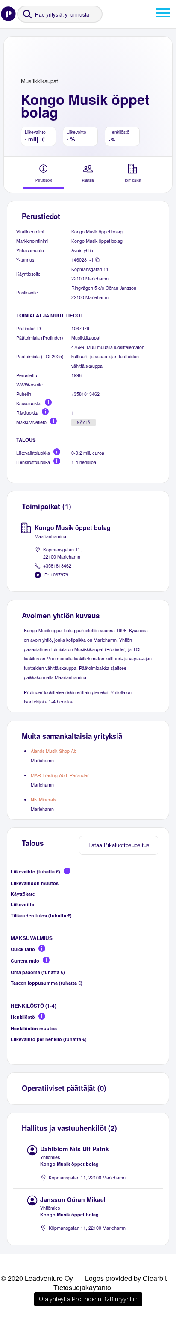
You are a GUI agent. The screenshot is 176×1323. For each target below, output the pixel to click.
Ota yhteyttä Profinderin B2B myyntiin (88, 1299)
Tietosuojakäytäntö (82, 1287)
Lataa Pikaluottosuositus (119, 845)
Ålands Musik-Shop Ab (53, 751)
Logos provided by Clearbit (126, 1278)
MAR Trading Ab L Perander (60, 775)
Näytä (83, 423)
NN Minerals (43, 799)
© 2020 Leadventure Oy (37, 1278)
